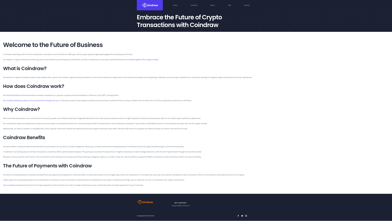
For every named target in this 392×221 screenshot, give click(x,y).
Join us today (8, 185)
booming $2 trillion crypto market (144, 59)
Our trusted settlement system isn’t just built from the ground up (30, 100)
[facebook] (238, 216)
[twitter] (242, 216)
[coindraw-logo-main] (145, 200)
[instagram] (246, 216)
